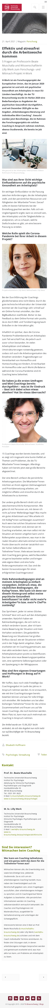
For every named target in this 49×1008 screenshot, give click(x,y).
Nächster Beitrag (43, 977)
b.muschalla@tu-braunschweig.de (25, 796)
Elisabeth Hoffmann (15, 745)
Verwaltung (24, 754)
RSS (39, 998)
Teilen (44, 754)
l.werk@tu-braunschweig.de (22, 829)
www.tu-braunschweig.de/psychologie (20, 798)
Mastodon (22, 998)
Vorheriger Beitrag (10, 977)
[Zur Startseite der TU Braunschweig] (12, 7)
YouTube (33, 998)
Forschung (32, 41)
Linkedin (16, 998)
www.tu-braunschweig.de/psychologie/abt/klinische (23, 833)
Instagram (10, 998)
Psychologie (12, 754)
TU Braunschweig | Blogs (34, 1004)
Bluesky (27, 998)
